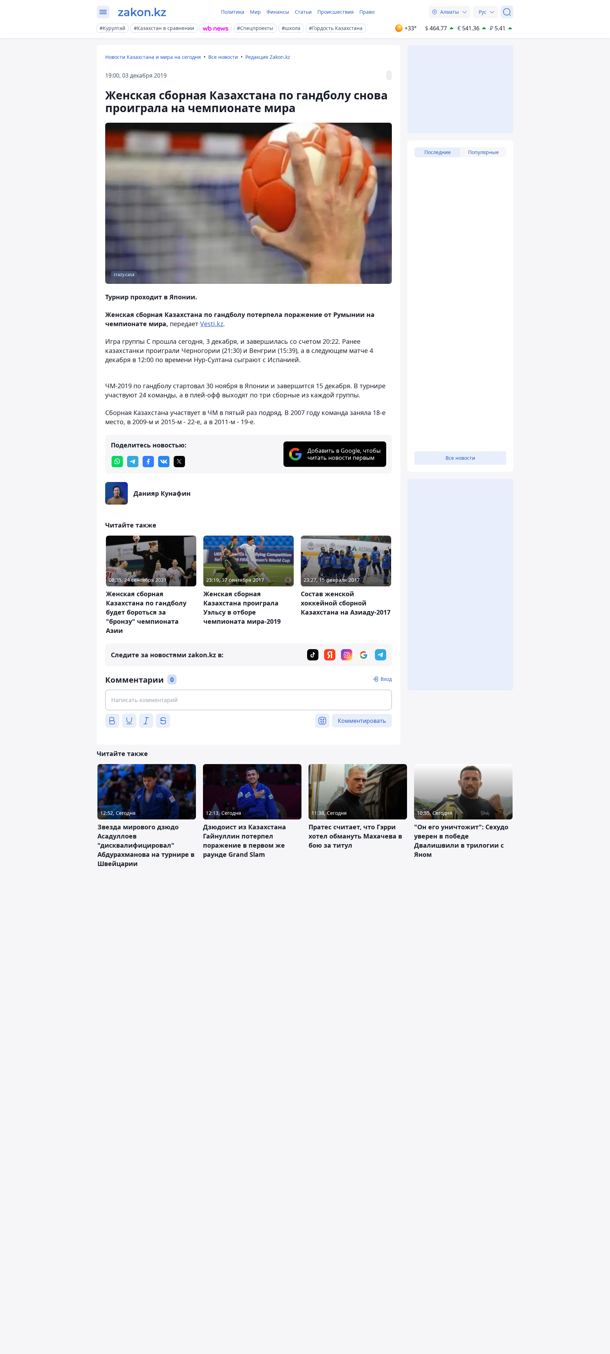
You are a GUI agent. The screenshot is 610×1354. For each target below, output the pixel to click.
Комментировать (362, 721)
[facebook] (148, 461)
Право (367, 11)
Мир (255, 11)
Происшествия (335, 11)
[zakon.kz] (142, 12)
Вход (386, 679)
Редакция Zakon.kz (267, 57)
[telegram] (132, 461)
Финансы (278, 11)
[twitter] (179, 461)
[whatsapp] (117, 461)
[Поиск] (507, 12)
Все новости (223, 57)
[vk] (163, 461)
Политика (232, 11)
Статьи (303, 11)
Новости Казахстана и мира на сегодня (153, 57)
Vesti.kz (211, 323)
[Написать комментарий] (248, 700)
